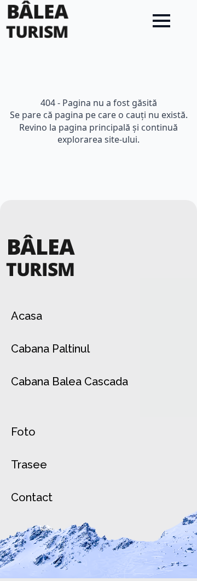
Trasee (29, 464)
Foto (23, 431)
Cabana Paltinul (50, 348)
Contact (32, 497)
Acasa (26, 315)
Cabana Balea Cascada (69, 381)
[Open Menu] (161, 21)
